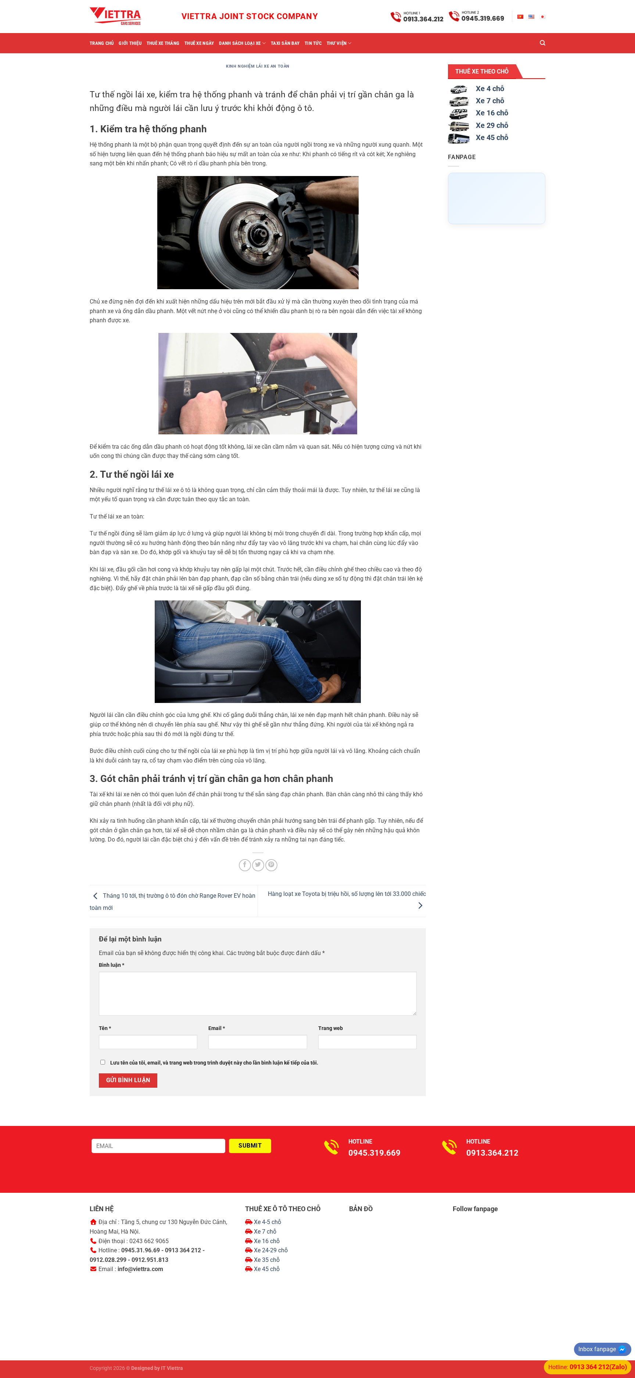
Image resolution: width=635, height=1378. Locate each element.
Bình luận (111, 965)
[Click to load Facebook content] (496, 198)
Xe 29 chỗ (492, 125)
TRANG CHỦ (102, 43)
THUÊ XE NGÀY (199, 43)
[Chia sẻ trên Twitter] (258, 865)
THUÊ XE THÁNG (163, 43)
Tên (105, 1028)
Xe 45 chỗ (492, 137)
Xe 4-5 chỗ (267, 1222)
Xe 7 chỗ (490, 100)
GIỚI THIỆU (130, 43)
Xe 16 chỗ (492, 112)
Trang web (330, 1028)
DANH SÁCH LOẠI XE (240, 43)
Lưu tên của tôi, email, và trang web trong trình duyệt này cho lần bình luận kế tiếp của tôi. (214, 1063)
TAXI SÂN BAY (285, 43)
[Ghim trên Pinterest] (271, 865)
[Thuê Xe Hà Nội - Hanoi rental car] (126, 16)
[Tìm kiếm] (542, 43)
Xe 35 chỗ (267, 1259)
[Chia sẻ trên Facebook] (245, 865)
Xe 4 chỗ (490, 88)
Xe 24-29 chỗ (271, 1250)
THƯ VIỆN (337, 43)
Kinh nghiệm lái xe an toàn (258, 66)
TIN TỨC (313, 43)
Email (216, 1028)
